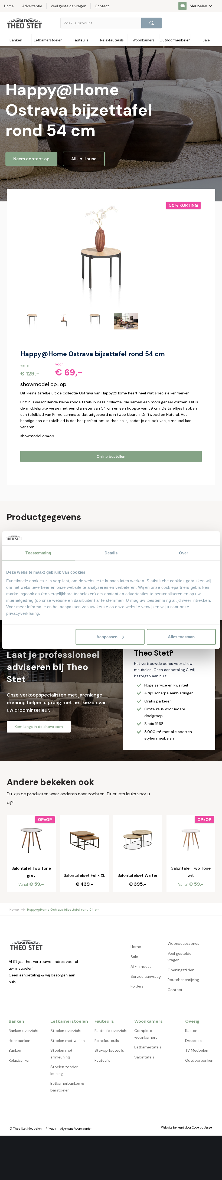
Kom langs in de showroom (39, 726)
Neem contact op (31, 159)
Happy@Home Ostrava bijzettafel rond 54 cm (63, 909)
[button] (198, 6)
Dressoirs (193, 1040)
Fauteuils (102, 1060)
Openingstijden (181, 969)
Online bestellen (111, 456)
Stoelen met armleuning (61, 1054)
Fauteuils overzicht (111, 1030)
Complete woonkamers (145, 1034)
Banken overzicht (24, 1030)
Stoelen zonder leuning (64, 1070)
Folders (136, 986)
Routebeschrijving (183, 979)
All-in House (83, 159)
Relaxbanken (20, 1060)
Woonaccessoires (183, 943)
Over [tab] (183, 553)
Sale (134, 956)
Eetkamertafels (147, 1047)
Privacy (51, 1128)
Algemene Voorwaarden (76, 1128)
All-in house (141, 966)
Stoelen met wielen (67, 1040)
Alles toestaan (181, 636)
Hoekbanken (19, 1040)
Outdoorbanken (199, 1060)
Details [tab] (111, 553)
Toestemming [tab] (38, 553)
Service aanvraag (145, 976)
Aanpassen (106, 636)
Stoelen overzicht (66, 1030)
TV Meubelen (196, 1050)
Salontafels (144, 1057)
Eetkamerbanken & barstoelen (67, 1087)
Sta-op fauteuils (109, 1050)
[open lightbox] (101, 255)
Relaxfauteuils (106, 1040)
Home (14, 909)
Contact (175, 989)
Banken (15, 1050)
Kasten (191, 1030)
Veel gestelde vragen (179, 957)
